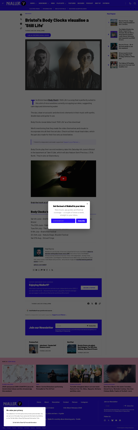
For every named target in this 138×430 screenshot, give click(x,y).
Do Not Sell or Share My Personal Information (25, 422)
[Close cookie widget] (43, 408)
